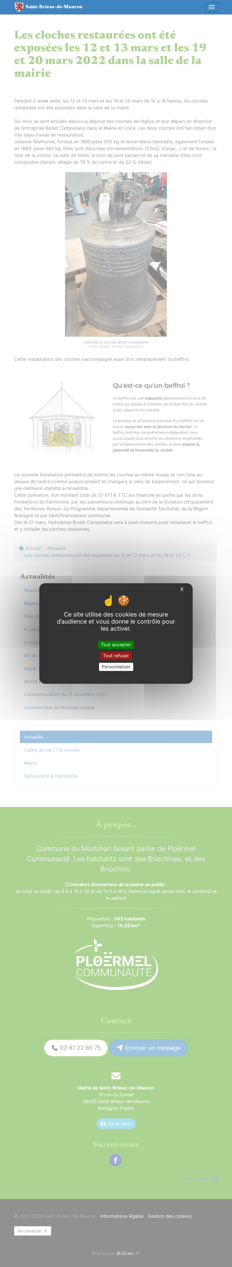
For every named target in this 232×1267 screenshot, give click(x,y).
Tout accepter (116, 644)
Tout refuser (116, 655)
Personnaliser (116, 666)
